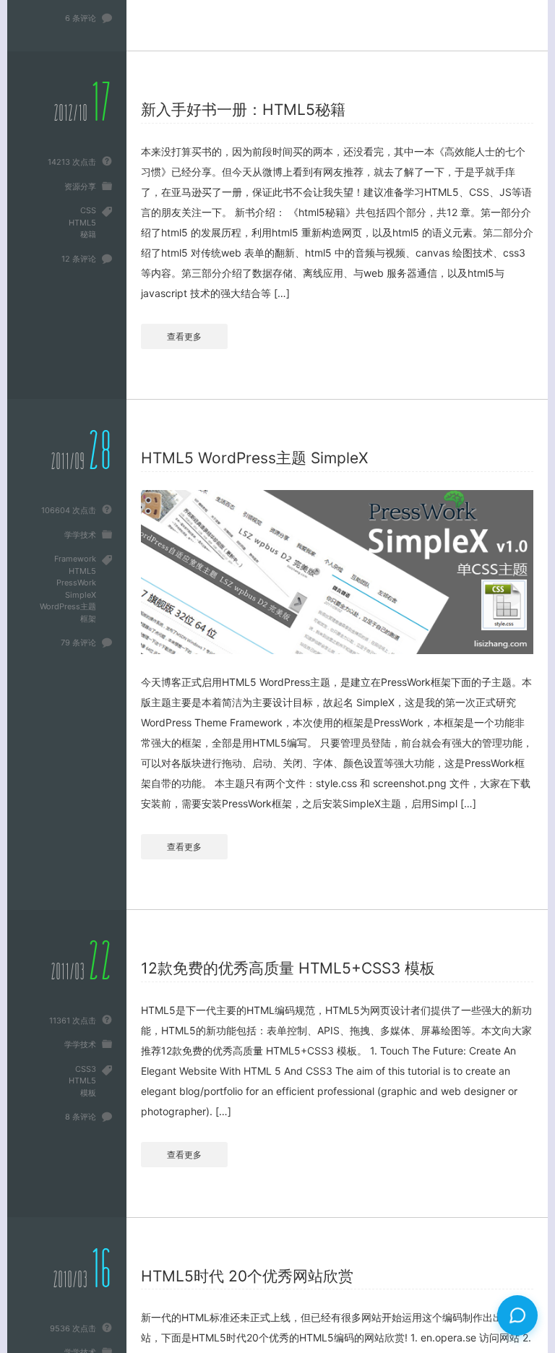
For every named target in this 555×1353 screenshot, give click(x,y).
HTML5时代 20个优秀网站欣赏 (247, 1276)
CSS (88, 210)
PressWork (76, 582)
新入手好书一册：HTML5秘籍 (243, 109)
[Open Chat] (517, 1315)
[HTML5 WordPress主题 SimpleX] (337, 572)
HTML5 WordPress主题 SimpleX (254, 458)
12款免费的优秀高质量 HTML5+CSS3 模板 (288, 968)
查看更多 (184, 336)
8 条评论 (80, 1117)
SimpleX (80, 595)
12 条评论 (78, 259)
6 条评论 (80, 18)
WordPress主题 (68, 606)
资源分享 (80, 186)
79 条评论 (78, 642)
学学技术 (80, 535)
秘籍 (88, 234)
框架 (88, 619)
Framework (75, 559)
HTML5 (82, 223)
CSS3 (85, 1069)
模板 (88, 1093)
